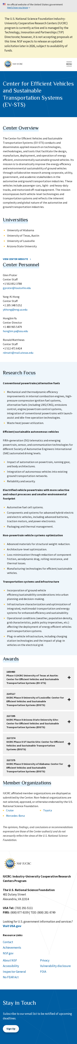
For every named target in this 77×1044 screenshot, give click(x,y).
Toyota (47, 810)
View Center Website (15, 259)
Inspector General (14, 972)
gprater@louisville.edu (17, 288)
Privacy (44, 960)
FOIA (43, 972)
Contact (8, 942)
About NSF (10, 960)
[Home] (13, 63)
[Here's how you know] (38, 6)
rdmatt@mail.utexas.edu (18, 352)
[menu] (69, 64)
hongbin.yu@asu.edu (15, 331)
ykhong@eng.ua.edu (15, 309)
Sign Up (10, 1028)
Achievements (12, 948)
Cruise (10, 810)
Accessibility (11, 966)
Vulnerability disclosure (55, 966)
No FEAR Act (11, 977)
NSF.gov (8, 953)
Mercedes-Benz (15, 815)
